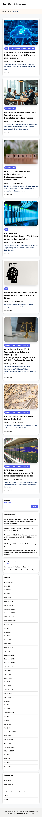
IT (6, 48)
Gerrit (6, 567)
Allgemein (7, 780)
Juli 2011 (6, 716)
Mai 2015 (7, 682)
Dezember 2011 (9, 713)
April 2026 (7, 598)
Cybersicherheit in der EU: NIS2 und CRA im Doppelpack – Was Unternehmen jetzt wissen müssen (20, 553)
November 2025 (9, 613)
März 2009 (8, 736)
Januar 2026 (8, 605)
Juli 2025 (7, 628)
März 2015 (7, 686)
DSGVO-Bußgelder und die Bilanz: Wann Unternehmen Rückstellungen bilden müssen (20, 115)
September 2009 (10, 732)
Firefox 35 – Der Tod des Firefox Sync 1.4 (24, 570)
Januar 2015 (8, 693)
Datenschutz (10, 108)
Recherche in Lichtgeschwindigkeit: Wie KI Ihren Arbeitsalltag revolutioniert (21, 236)
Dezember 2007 (9, 747)
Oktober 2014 (9, 697)
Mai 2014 (7, 705)
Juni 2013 (7, 709)
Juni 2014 (7, 701)
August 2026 (8, 582)
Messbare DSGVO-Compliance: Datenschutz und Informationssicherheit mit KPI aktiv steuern (20, 537)
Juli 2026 (7, 586)
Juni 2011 (7, 720)
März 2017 (7, 670)
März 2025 (8, 643)
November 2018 (9, 663)
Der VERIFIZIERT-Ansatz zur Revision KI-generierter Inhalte (19, 529)
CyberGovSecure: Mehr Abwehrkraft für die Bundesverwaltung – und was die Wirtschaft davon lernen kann (20, 521)
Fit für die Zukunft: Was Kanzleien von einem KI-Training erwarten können (20, 295)
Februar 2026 (8, 601)
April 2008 (7, 743)
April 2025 (7, 640)
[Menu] (39, 4)
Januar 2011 (8, 724)
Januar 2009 (8, 739)
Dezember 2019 (9, 655)
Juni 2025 (7, 632)
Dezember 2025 (9, 609)
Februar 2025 (8, 647)
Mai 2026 (7, 594)
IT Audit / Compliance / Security (22, 48)
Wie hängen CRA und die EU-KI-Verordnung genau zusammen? (20, 545)
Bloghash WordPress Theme (24, 814)
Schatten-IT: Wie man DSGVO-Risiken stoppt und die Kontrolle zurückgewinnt (19, 55)
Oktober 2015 (8, 678)
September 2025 (10, 621)
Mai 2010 (7, 728)
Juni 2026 (7, 590)
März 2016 (7, 674)
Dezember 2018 (9, 659)
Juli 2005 (7, 762)
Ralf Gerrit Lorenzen (14, 4)
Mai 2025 (7, 636)
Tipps (6, 799)
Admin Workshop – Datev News (20, 567)
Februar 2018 (8, 667)
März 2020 (8, 651)
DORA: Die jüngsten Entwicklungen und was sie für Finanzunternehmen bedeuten (19, 473)
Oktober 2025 (9, 617)
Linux (6, 795)
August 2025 (8, 624)
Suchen (7, 501)
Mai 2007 (7, 755)
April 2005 (7, 766)
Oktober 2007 (9, 751)
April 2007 (7, 759)
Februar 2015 (8, 690)
